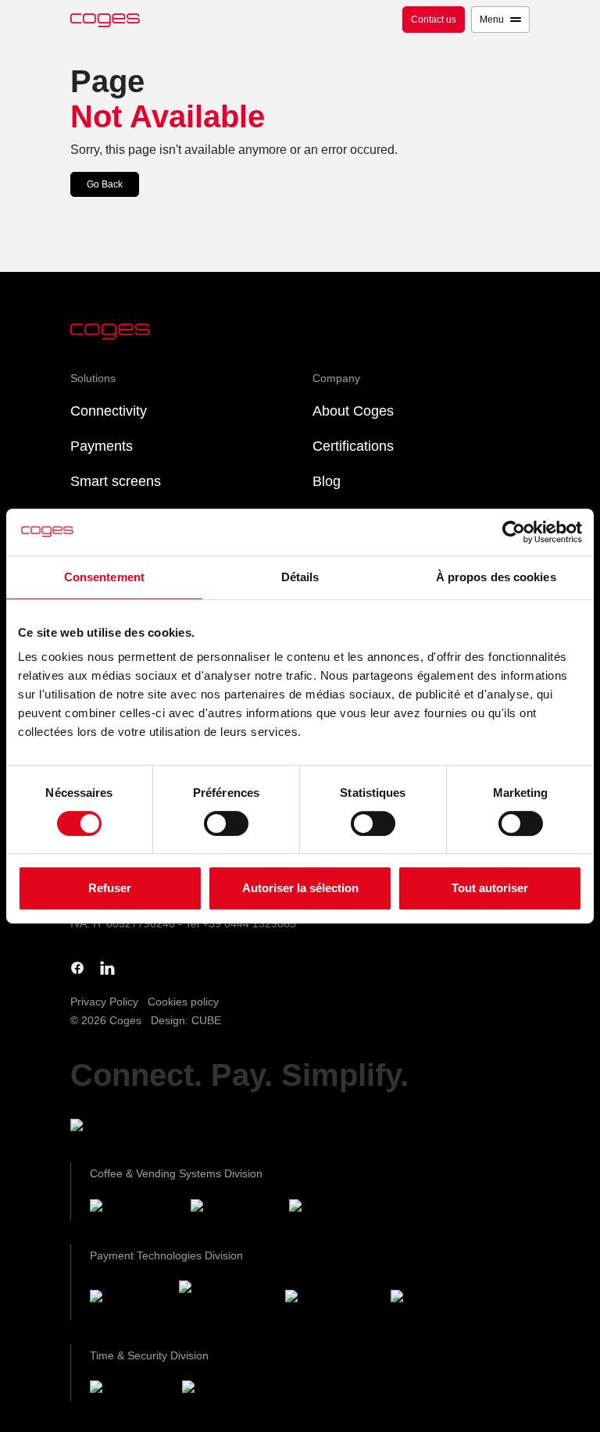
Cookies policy (183, 1001)
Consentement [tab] (104, 577)
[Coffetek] (234, 1208)
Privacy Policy (104, 1001)
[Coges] (128, 1299)
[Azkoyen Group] (133, 1127)
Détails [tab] (300, 577)
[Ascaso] (329, 1208)
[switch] (226, 823)
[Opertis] (130, 1390)
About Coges (353, 411)
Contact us (433, 19)
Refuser (109, 888)
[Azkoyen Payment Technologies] (226, 1299)
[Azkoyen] (134, 1208)
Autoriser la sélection (300, 888)
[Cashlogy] (331, 1299)
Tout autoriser (490, 888)
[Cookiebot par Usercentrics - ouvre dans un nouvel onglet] (513, 532)
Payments (101, 446)
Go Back (105, 184)
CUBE (206, 1020)
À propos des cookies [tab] (496, 577)
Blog (326, 481)
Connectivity (108, 411)
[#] (223, 1390)
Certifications (353, 446)
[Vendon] (432, 1299)
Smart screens (115, 481)
